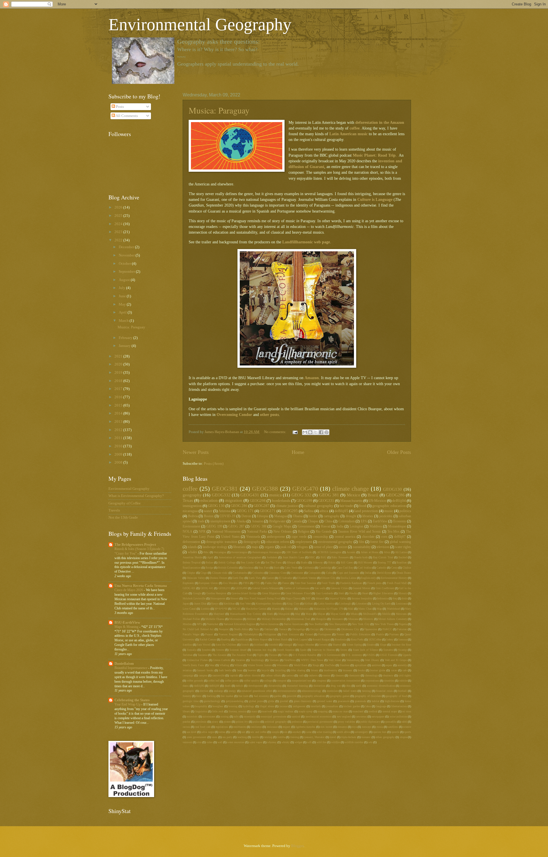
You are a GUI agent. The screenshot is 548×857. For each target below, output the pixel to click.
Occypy (314, 629)
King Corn (293, 603)
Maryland (218, 613)
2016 (118, 397)
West (212, 665)
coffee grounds (195, 680)
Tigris (260, 654)
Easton (270, 577)
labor (368, 706)
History (402, 593)
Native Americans (294, 624)
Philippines (269, 634)
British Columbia (228, 567)
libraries (367, 516)
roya (354, 726)
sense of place (323, 547)
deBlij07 (400, 537)
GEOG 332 (301, 494)
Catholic (381, 567)
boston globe (377, 670)
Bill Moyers (365, 562)
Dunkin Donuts (218, 577)
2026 (118, 207)
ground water (324, 701)
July (122, 288)
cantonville (218, 675)
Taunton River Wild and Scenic (359, 531)
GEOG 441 (206, 588)
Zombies (345, 665)
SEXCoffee (374, 639)
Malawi (289, 608)
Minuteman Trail (300, 618)
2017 (118, 389)
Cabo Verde (291, 567)
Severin (323, 644)
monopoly (250, 716)
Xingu (315, 665)
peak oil (285, 547)
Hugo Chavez (293, 598)
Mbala (354, 613)
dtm (348, 685)
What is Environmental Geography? (136, 496)
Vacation (240, 660)
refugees (302, 547)
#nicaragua (220, 552)
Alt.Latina (401, 552)
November (127, 255)
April (210, 557)
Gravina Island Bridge (244, 593)
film (361, 542)
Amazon (312, 378)
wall (219, 742)
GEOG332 (221, 494)
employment (303, 542)
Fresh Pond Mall (397, 583)
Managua (280, 516)
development (255, 685)
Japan (186, 603)
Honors (234, 598)
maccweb (267, 711)
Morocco (368, 618)
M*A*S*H (221, 608)
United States (230, 537)
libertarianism (399, 706)
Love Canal (189, 608)
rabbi (404, 721)
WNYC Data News (312, 660)
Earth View (255, 577)
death (228, 685)
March (124, 321)
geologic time (191, 701)
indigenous (299, 706)
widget (298, 742)
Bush (277, 567)
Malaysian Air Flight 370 (328, 608)
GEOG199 (304, 501)
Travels (114, 510)
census (326, 675)
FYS (257, 583)
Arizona (224, 511)
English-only (368, 577)
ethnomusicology (311, 690)
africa (324, 511)
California (308, 567)
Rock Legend (300, 639)
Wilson (238, 665)
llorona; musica (237, 711)
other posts (269, 415)
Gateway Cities (339, 588)
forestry (187, 696)
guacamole (344, 701)
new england (344, 716)
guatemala (360, 701)
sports (407, 731)
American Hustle (192, 557)
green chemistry (303, 701)
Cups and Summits (348, 572)
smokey (296, 731)
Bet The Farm (273, 562)
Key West (245, 603)
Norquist (224, 629)
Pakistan (402, 629)
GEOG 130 (216, 506)
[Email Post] (295, 432)
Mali (350, 608)
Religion (303, 531)
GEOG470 (305, 489)
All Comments (126, 116)
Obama (298, 516)
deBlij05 (341, 511)
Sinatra (371, 644)
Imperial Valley (338, 598)
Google (197, 593)
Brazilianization (192, 567)
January (125, 346)
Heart (365, 593)
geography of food (396, 696)
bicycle (265, 670)
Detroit (246, 516)
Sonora (220, 649)
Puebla (380, 634)
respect (286, 726)
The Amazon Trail (241, 654)
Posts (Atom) (213, 464)
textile (255, 737)
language (381, 706)
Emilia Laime (348, 577)
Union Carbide (221, 660)
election (204, 690)
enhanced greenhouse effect (256, 690)
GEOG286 (395, 494)
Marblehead (393, 608)
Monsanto (337, 618)
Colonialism (347, 521)
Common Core (277, 572)
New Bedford (316, 624)
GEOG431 (249, 494)
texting (268, 737)
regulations (221, 726)
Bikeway (318, 562)
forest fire (377, 542)
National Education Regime (239, 624)
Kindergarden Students (269, 603)
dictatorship (275, 685)
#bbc (206, 552)
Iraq (395, 598)
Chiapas (313, 521)
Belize (209, 562)
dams (186, 685)
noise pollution (398, 716)
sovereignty (361, 731)
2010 (118, 446)
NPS (199, 624)
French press (374, 583)
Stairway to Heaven (323, 649)
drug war (336, 685)
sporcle (395, 731)
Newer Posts (196, 452)
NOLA (187, 531)
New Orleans (282, 531)
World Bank (300, 665)
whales (192, 552)
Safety (389, 639)
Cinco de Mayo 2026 (129, 590)
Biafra (304, 562)
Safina (309, 511)
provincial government (320, 721)
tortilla (281, 737)
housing (232, 706)
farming (366, 690)
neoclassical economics (318, 716)
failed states (350, 690)
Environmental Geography (199, 24)
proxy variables (346, 721)
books (361, 670)
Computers (314, 572)
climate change (350, 489)
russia (379, 726)
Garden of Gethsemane (296, 588)
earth (358, 685)
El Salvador (285, 577)
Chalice (406, 567)
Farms (285, 583)
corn (384, 537)
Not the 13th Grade (123, 518)
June (123, 296)
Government (306, 526)
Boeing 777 (384, 562)
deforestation (191, 542)
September (127, 272)
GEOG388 (265, 489)
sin (285, 731)
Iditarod (320, 598)
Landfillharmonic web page (306, 242)
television (382, 547)
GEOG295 (290, 511)
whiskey (272, 742)
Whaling (224, 665)
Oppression (370, 629)
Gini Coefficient (385, 588)
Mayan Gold (338, 613)
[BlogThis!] (310, 432)
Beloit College (226, 562)
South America (285, 649)
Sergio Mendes (305, 644)
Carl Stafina (365, 567)
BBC (312, 557)
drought (351, 516)
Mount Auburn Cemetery (392, 618)
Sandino (187, 644)
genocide (292, 696)
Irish (404, 598)
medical (372, 711)
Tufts (285, 654)
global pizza (256, 701)
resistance (272, 726)
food (362, 506)
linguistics (201, 711)
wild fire (321, 742)
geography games (340, 696)
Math (270, 613)
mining (224, 716)
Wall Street (335, 660)
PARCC (387, 629)
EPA (364, 521)
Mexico (353, 494)
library (186, 711)
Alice (387, 552)
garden (277, 696)
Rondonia (340, 639)
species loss (379, 731)
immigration (192, 506)
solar (309, 731)
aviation (187, 670)
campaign (188, 675)
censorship (320, 537)
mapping (323, 711)
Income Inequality (362, 598)
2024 (118, 224)
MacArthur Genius (256, 608)
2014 (118, 413)
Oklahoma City (350, 629)
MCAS (236, 608)
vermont (187, 742)
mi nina (406, 711)
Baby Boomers (340, 557)
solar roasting (324, 731)
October (125, 264)
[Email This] (305, 432)
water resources (235, 742)
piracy (214, 721)
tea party (227, 737)
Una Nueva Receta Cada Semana (140, 586)
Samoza (402, 639)
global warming (400, 542)
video (209, 742)
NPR (202, 531)
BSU (323, 557)
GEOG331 (326, 501)
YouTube (330, 665)
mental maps (389, 711)
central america (345, 537)
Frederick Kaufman (351, 583)
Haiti (341, 593)
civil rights (404, 675)
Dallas (368, 572)
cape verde (299, 537)
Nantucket (212, 624)
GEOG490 (241, 588)
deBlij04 (399, 501)
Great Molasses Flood (298, 593)
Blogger (297, 846)
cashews (313, 675)
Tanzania (202, 654)
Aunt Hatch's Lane (293, 557)
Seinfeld (273, 644)
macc (254, 711)
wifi (309, 742)
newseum (361, 716)
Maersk (276, 608)
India (340, 526)
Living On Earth (381, 603)
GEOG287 (261, 506)
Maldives (376, 526)
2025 (118, 216)
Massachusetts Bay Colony (245, 613)
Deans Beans (403, 572)
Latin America (326, 603)
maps (255, 547)
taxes (214, 737)
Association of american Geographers (240, 557)
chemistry (354, 675)
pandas (186, 721)
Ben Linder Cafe (250, 562)
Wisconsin (283, 665)
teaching (242, 737)
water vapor (255, 742)
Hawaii (326, 526)
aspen (389, 665)
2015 (118, 405)
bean (239, 670)
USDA (371, 654)
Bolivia (193, 516)
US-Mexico (377, 501)
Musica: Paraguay (219, 110)
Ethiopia (262, 516)
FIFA (246, 583)
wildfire (335, 742)
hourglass (217, 706)
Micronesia (235, 618)
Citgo (203, 572)
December (127, 247)
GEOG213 (224, 588)
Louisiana (401, 603)
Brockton (248, 567)
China (329, 521)
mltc (236, 716)
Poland (309, 634)
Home (298, 452)
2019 (118, 373)
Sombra (206, 649)
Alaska (241, 521)
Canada (297, 521)
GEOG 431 (189, 588)
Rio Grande (324, 531)
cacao (394, 670)
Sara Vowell (204, 644)
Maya (309, 613)
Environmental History (394, 577)
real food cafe (203, 726)
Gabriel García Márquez (265, 588)
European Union (208, 583)
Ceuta (394, 567)
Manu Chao (365, 608)
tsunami (365, 737)
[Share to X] (316, 432)
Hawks (353, 593)
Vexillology (257, 660)
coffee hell (214, 680)
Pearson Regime (228, 634)
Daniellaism (124, 664)
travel (333, 737)
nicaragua (190, 511)
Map (379, 608)
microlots (192, 716)
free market (227, 696)
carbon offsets (273, 675)
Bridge (209, 567)
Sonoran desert (238, 649)
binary (314, 670)
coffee (355, 128)
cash (301, 675)
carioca (290, 675)
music (388, 511)
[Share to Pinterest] (326, 432)
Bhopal (291, 562)
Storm (343, 649)
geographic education (389, 506)
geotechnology (212, 701)
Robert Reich (280, 639)
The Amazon (219, 654)
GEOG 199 (214, 526)
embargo (218, 690)
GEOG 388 (259, 526)
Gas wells (320, 588)
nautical (295, 716)
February (126, 338)
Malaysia (304, 608)
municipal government (273, 716)
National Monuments (226, 531)
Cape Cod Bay (344, 567)
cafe (404, 670)
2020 (118, 364)
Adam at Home (370, 552)
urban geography (385, 737)
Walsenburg (353, 660)
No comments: (275, 432)
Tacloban (188, 654)
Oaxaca (283, 629)
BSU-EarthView (127, 622)
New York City (360, 624)
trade (201, 521)
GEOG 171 (245, 511)
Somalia (191, 649)
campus (203, 675)
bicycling (280, 670)
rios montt (326, 726)
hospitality (201, 706)
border (313, 516)
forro (199, 696)
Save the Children (226, 644)
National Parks (257, 531)
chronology (371, 675)
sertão (233, 731)
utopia (403, 737)
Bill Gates (347, 562)
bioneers (347, 670)
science (407, 726)
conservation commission (345, 680)
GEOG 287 (236, 526)
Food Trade (328, 583)
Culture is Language (374, 199)
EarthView (380, 521)
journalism (332, 706)
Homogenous (217, 598)
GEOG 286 (239, 506)
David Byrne (384, 572)
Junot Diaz (200, 603)
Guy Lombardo (324, 593)
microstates (209, 716)
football (402, 690)
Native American (269, 624)
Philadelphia (250, 634)
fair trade (346, 506)
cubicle (403, 680)
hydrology (248, 706)
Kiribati (308, 603)
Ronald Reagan (321, 639)
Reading (225, 639)
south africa (343, 731)
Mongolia (321, 618)
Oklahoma (330, 629)
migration (233, 500)
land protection (366, 511)
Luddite (205, 608)
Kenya (214, 603)
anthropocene (276, 537)
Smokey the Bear (401, 644)
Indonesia (382, 598)
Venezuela (253, 537)
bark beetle (225, 670)
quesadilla (390, 721)
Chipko (191, 572)
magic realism (285, 711)
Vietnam (274, 660)
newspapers (378, 716)
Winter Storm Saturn (259, 665)
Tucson (273, 654)
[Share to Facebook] (321, 432)
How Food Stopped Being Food (262, 598)
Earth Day (238, 577)
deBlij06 (199, 685)
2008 (118, 462)
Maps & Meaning (126, 627)
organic (270, 547)
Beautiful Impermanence (131, 668)
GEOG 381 (329, 494)
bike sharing (298, 670)
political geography (276, 721)
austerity (402, 665)
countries (389, 680)
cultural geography (318, 506)
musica (275, 494)
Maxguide (284, 613)
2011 (118, 438)
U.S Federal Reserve (304, 654)
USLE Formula (389, 654)
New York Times (384, 624)
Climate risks (219, 572)
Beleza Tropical (192, 562)
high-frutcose (392, 701)
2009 (118, 454)
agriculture (360, 665)
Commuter (297, 572)
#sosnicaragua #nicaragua (266, 552)
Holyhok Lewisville (194, 598)
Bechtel (402, 557)
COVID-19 (227, 516)
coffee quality (251, 680)
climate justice (286, 506)
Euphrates (188, 583)
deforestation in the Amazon (379, 122)
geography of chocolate (367, 696)
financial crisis (384, 690)
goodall (284, 701)
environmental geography (335, 542)
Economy (399, 521)
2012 (118, 430)
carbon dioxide (251, 675)
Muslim (187, 624)
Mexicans (401, 613)
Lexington (356, 526)
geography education (313, 696)
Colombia (258, 572)
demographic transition (221, 542)
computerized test (301, 680)
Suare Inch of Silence (365, 649)
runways (366, 726)
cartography (332, 516)
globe (271, 701)
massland (358, 711)
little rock (217, 711)
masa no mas (340, 711)
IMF (308, 598)
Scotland (259, 644)
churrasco (388, 675)
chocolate (368, 537)
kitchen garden (351, 706)
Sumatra (388, 649)
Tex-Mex (393, 531)
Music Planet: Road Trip (374, 155)
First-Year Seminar (305, 583)
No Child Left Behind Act (198, 629)
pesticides (385, 516)
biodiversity (330, 670)
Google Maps (282, 526)
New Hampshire (338, 624)
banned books (205, 670)
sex (243, 731)
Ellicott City (328, 577)
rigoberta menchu (305, 726)
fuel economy (261, 696)
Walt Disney (372, 660)
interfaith (316, 706)
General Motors (361, 588)
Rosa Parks (357, 639)
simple (275, 731)
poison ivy (242, 721)
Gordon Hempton (216, 593)
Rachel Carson (208, 639)
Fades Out (271, 583)
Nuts (256, 629)
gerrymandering (234, 701)
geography (192, 494)
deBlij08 (214, 685)
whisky (285, 742)
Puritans (394, 634)
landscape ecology (215, 547)
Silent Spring (354, 644)
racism (186, 726)
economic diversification (381, 685)
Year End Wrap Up (127, 704)
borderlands (281, 501)
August (125, 280)
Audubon (272, 557)
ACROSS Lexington (329, 552)
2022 (118, 240)
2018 (118, 381)
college (268, 680)
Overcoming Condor (234, 415)
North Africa (241, 629)
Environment (191, 526)
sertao (222, 731)
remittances (239, 726)
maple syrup (306, 711)
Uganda (406, 654)
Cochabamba (240, 572)
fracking (211, 696)
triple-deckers (348, 737)
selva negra (207, 731)
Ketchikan (229, 603)
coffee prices (232, 680)
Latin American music (348, 134)
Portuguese (324, 634)
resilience (256, 726)
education (209, 500)
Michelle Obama (214, 618)
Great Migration (271, 593)
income (283, 706)
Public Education (360, 634)
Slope (383, 644)
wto (370, 742)
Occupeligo (298, 629)
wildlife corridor (354, 742)
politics (405, 511)
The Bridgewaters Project (135, 545)
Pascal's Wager (191, 634)
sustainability (362, 547)
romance (342, 726)
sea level (191, 731)
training (294, 737)
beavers (252, 670)
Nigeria (403, 624)
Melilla (386, 613)
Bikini (332, 562)
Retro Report (260, 639)
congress (321, 680)
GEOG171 (268, 511)
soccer (343, 547)
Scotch (245, 644)
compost (282, 680)
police (256, 721)
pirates (227, 721)
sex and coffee (258, 731)
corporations (372, 680)
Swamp (402, 649)
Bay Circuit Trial (383, 557)
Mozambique (397, 526)
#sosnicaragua (239, 552)
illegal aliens (266, 706)
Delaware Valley (196, 577)
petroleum (201, 721)
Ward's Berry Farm (193, 665)
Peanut (209, 634)
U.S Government (331, 654)
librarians (239, 547)
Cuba (329, 572)
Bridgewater (277, 521)
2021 (118, 356)
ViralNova (289, 660)
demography (251, 542)
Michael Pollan (191, 618)
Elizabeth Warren (306, 577)
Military (251, 618)
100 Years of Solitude (299, 552)
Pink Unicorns (290, 634)
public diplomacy (370, 721)
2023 (118, 232)
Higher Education (383, 593)
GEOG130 (392, 489)
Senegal (287, 644)
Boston (208, 516)
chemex (339, 675)
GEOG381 (225, 489)
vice (199, 742)
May (297, 613)
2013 (118, 422)
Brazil (373, 494)
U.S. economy (354, 654)
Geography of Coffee (124, 503)
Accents (350, 552)
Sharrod (337, 644)
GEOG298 (258, 501)
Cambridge (325, 567)
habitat (375, 701)
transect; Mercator (314, 737)
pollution (297, 721)
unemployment (220, 521)
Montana (353, 618)
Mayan (321, 613)
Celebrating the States (132, 700)
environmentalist (287, 690)
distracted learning (297, 685)
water (208, 511)
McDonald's (370, 613)
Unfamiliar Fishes (197, 660)
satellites (393, 726)
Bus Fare (264, 567)
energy (232, 690)
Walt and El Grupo (396, 660)
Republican (241, 639)
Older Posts (399, 452)
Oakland (269, 629)
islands (192, 547)
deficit (239, 685)
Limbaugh (345, 603)
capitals (234, 675)
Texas (188, 500)
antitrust (376, 665)
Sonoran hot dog (262, 649)
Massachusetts (351, 501)
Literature (361, 603)
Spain (303, 649)
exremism (332, 690)
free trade (243, 696)
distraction (319, 685)
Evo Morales (230, 583)
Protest (340, 634)
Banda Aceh (361, 557)
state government (197, 737)
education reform (277, 542)
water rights (403, 547)
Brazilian (401, 562)
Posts (119, 107)
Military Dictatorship (273, 618)
